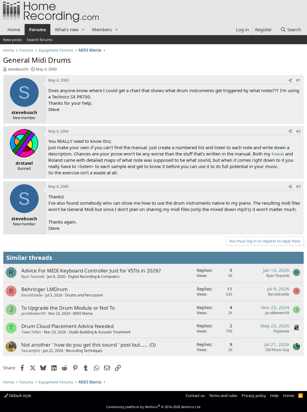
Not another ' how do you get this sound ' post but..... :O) (88, 344)
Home (13, 29)
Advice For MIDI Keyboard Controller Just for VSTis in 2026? (91, 270)
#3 (298, 186)
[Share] (290, 80)
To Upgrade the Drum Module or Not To (68, 307)
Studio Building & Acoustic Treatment (99, 332)
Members (102, 29)
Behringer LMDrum (44, 289)
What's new (67, 29)
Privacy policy (254, 395)
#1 (298, 80)
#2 (298, 131)
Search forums (39, 39)
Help (274, 395)
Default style (19, 395)
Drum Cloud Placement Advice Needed (67, 326)
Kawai (278, 154)
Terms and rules (223, 395)
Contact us (195, 395)
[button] (83, 29)
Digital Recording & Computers (94, 276)
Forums (37, 29)
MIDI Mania (83, 313)
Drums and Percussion (84, 295)
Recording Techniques (84, 350)
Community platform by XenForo (153, 406)
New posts (12, 39)
